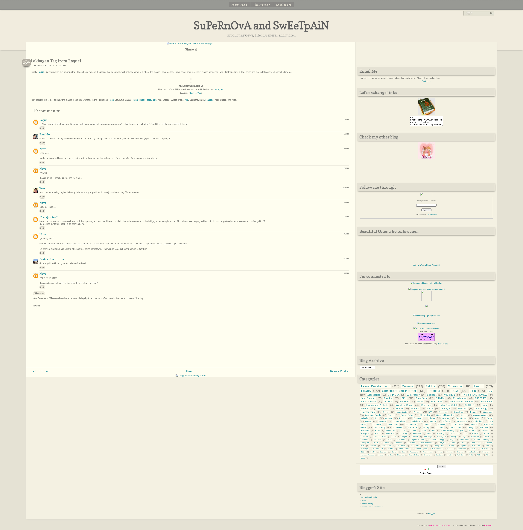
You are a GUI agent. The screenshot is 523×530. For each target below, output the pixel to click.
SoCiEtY (469, 405)
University (475, 437)
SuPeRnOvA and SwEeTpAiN (261, 25)
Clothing (388, 418)
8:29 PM (346, 168)
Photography (411, 424)
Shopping (462, 408)
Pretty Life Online (51, 259)
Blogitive (403, 418)
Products (434, 391)
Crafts (403, 431)
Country (427, 424)
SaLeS (450, 449)
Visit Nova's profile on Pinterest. (426, 265)
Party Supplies (421, 449)
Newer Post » (339, 371)
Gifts (404, 398)
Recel (142, 100)
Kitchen (432, 418)
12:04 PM (345, 217)
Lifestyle (445, 408)
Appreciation (390, 431)
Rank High (428, 437)
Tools (363, 452)
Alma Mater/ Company (461, 401)
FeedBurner (432, 214)
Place (463, 443)
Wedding (440, 434)
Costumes (398, 443)
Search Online (407, 415)
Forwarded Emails (373, 415)
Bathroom (383, 452)
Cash (376, 443)
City (426, 446)
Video (479, 455)
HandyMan (365, 434)
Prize (389, 440)
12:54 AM (345, 188)
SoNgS (454, 437)
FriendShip (421, 398)
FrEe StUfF (383, 408)
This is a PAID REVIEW (474, 395)
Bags (452, 440)
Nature (390, 449)
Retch (135, 100)
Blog (489, 391)
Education (486, 401)
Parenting (403, 434)
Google (452, 446)
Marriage (364, 449)
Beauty (473, 412)
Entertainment (368, 401)
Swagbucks (386, 446)
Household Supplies (445, 415)
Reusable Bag (414, 455)
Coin (403, 452)
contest (368, 421)
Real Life (426, 405)
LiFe (44, 65)
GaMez (385, 412)
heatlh (372, 452)
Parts (377, 430)
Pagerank (365, 430)
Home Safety (401, 412)
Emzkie (44, 134)
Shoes (429, 434)
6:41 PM (346, 234)
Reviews (407, 386)
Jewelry (445, 418)
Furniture (411, 443)
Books (486, 437)
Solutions (439, 455)
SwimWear (485, 449)
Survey (464, 415)
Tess (111, 100)
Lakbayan (218, 89)
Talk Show (461, 455)
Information (462, 421)
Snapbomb (427, 455)
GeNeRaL (472, 431)
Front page (239, 4)
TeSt (471, 455)
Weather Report (404, 405)
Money (426, 427)
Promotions (475, 443)
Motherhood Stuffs (369, 497)
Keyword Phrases (367, 455)
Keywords (476, 446)
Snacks (432, 421)
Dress (424, 431)
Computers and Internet (399, 391)
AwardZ (388, 401)
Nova (42, 149)
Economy (377, 424)
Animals (364, 418)
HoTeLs (378, 434)
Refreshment (437, 449)
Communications (480, 415)
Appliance (443, 412)
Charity (386, 443)
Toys (464, 437)
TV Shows (401, 446)
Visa (487, 455)
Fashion (388, 398)
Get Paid (485, 431)
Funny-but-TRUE (380, 437)
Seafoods (462, 449)
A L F (363, 500)
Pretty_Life (151, 100)
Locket (390, 455)
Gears (439, 452)
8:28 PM (346, 148)
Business (432, 395)
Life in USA (393, 395)
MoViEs (415, 408)
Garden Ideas (399, 421)
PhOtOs (441, 424)
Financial (364, 440)
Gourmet (460, 452)
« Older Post (42, 371)
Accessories (373, 395)
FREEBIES (480, 398)
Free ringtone (428, 452)
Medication (390, 434)
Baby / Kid (436, 401)
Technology (481, 408)
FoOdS (366, 391)
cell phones (454, 434)
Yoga (363, 458)
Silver (473, 449)
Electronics (425, 415)
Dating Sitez (439, 446)
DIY (430, 412)
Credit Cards (455, 427)
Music (420, 401)
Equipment (397, 427)
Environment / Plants (377, 405)
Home (190, 371)
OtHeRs (440, 398)
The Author (261, 4)
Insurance (412, 427)
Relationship (417, 421)
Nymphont (488, 525)
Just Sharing (368, 398)
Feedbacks (414, 452)
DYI (465, 434)
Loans (381, 455)
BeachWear (464, 440)
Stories (450, 455)
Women (365, 408)
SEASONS (417, 434)
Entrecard (418, 418)
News (433, 431)
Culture (413, 431)
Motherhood (378, 449)
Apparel (473, 424)
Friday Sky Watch (448, 405)
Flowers (391, 415)
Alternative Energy (437, 440)
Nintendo (400, 455)
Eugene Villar (195, 93)
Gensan (449, 452)
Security (373, 446)
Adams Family (367, 503)
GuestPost (458, 412)
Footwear (364, 437)
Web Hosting (379, 427)
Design (471, 427)
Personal (418, 412)
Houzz (399, 408)
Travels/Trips (368, 412)
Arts (376, 418)
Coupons (439, 427)
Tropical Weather (417, 440)
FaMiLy (430, 386)
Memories (377, 440)
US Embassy (457, 424)
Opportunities (462, 418)
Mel (186, 100)
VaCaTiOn (50, 65)
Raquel (41, 72)
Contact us (426, 81)
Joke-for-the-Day (426, 443)
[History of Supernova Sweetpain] (426, 114)
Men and (484, 427)
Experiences (459, 398)
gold (461, 431)
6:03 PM (346, 119)
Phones (415, 437)
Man (487, 446)
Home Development (375, 386)
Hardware (485, 452)
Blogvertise (415, 446)
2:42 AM (346, 202)
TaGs (455, 391)
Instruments (393, 424)
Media (453, 443)
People (404, 437)
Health (478, 386)
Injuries (463, 446)
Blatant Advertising (481, 440)
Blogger (431, 513)
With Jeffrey (413, 395)
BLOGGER (443, 344)
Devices (475, 434)
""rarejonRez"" (48, 217)
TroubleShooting (447, 431)
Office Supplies (404, 449)
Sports (429, 408)
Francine (209, 100)
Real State (401, 440)
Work (489, 418)
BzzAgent (365, 443)
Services (404, 401)
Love (394, 437)
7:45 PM (346, 273)
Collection (477, 421)
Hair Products (473, 452)
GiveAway (487, 412)
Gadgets (382, 421)
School (477, 418)
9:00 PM (346, 134)
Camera (394, 452)
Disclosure (284, 4)
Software (446, 421)
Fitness (486, 434)
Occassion (455, 386)
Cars (484, 405)
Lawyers (442, 443)
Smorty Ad (441, 437)
